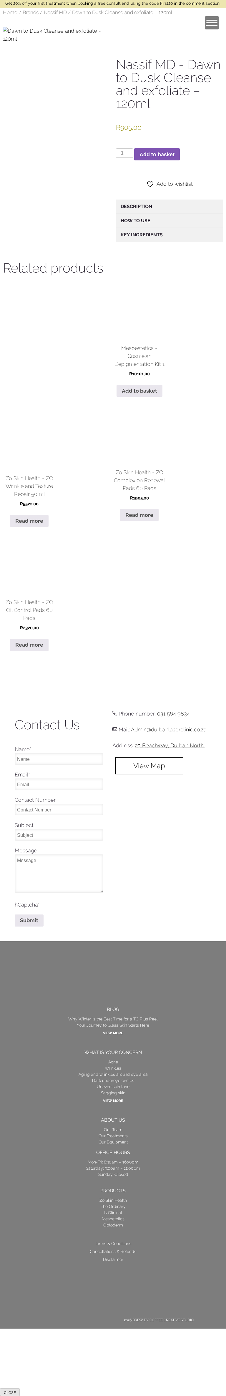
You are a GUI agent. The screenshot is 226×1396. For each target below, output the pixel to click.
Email (22, 774)
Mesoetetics (113, 1218)
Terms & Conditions (113, 1243)
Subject (24, 825)
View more (113, 1033)
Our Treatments (113, 1135)
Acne (113, 1062)
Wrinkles (113, 1068)
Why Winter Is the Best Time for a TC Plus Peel (113, 1019)
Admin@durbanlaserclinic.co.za (169, 729)
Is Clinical (113, 1212)
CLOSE (10, 1393)
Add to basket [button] (139, 391)
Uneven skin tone (113, 1086)
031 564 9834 (173, 714)
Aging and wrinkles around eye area (113, 1074)
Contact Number (35, 800)
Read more (29, 521)
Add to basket (157, 154)
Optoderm (113, 1225)
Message (26, 850)
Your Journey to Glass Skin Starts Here (113, 1025)
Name (23, 749)
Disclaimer (113, 1259)
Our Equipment (113, 1142)
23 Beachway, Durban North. (170, 745)
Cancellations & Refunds (113, 1251)
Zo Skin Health (113, 1200)
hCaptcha (27, 905)
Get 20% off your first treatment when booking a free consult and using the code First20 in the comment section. (112, 3)
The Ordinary (113, 1206)
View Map (149, 765)
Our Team (113, 1129)
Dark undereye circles (113, 1080)
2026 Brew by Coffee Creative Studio (159, 1320)
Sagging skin (113, 1092)
